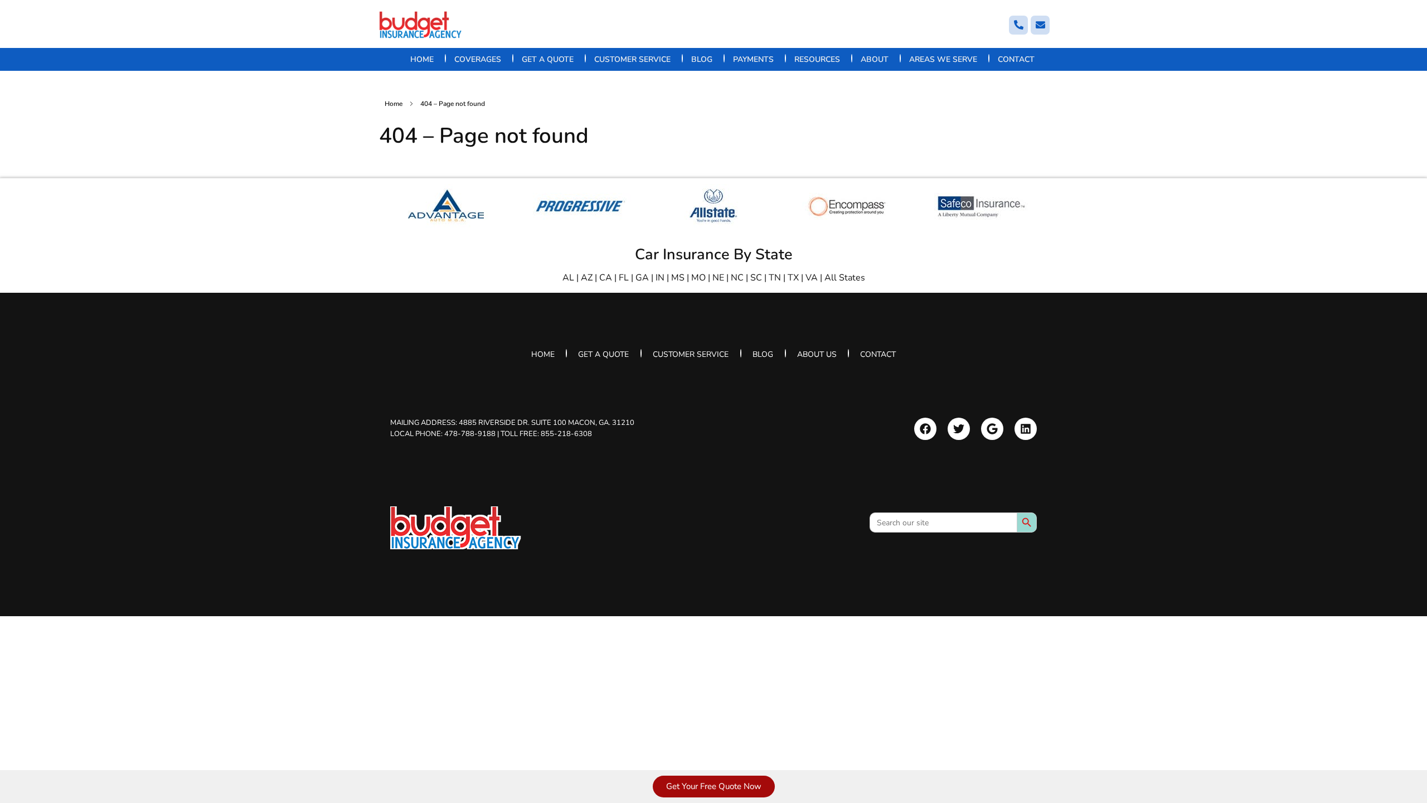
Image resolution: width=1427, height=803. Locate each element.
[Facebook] (925, 429)
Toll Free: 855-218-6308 (546, 433)
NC (737, 278)
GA (642, 278)
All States (844, 278)
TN (775, 278)
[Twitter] (959, 429)
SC (756, 278)
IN (660, 278)
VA (811, 278)
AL (568, 278)
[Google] (992, 429)
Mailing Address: (512, 423)
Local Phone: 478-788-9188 (443, 433)
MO (698, 278)
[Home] (455, 527)
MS (678, 278)
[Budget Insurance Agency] (421, 24)
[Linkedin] (1026, 429)
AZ (587, 278)
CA (605, 278)
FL (624, 278)
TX (793, 278)
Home (393, 103)
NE (718, 278)
